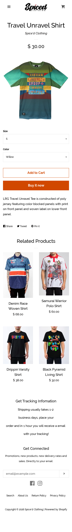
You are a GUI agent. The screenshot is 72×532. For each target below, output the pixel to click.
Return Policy (39, 495)
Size (5, 131)
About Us (23, 495)
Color (6, 149)
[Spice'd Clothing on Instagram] (40, 484)
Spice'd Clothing (36, 33)
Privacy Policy (58, 495)
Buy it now (36, 185)
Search (10, 495)
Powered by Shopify (56, 509)
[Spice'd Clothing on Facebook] (32, 484)
